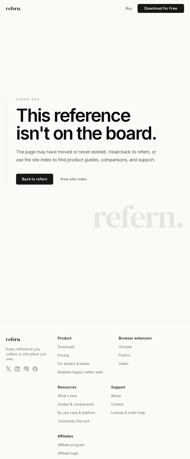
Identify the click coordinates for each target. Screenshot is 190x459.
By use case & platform (76, 413)
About (116, 396)
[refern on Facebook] (35, 368)
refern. (13, 8)
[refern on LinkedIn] (17, 368)
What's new (67, 396)
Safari (123, 364)
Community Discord (73, 421)
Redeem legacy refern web (80, 372)
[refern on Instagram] (26, 368)
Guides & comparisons (76, 404)
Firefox (124, 355)
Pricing (63, 355)
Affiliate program (71, 445)
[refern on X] (8, 368)
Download (66, 347)
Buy (129, 8)
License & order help (128, 413)
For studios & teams (73, 364)
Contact (117, 404)
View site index (73, 179)
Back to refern (34, 179)
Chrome (125, 347)
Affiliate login (68, 453)
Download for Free (160, 8)
